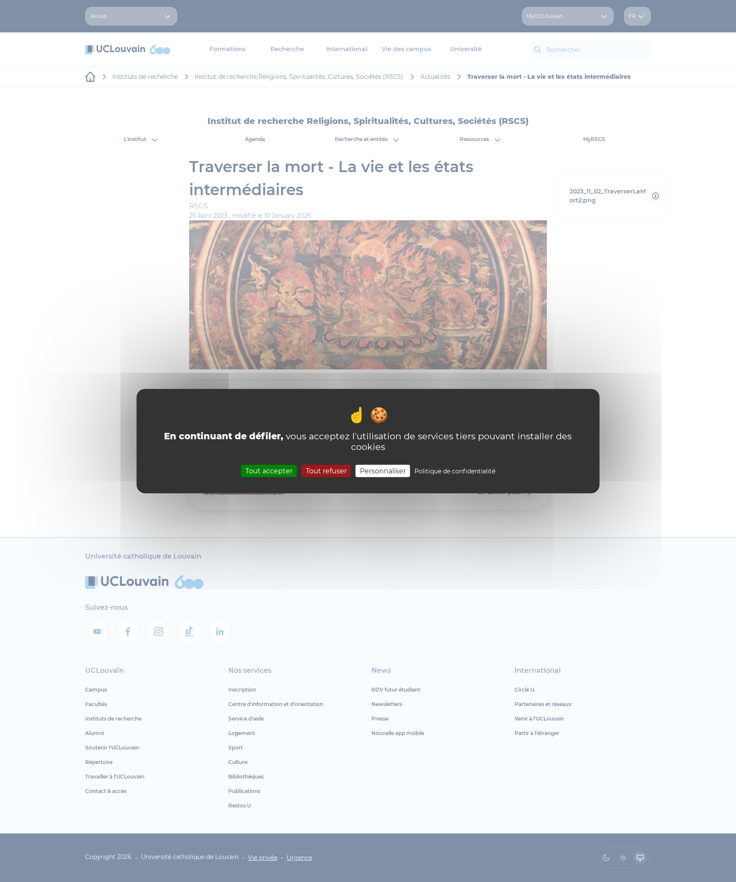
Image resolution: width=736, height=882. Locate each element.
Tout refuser (326, 471)
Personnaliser (383, 471)
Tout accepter (269, 471)
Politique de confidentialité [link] (454, 471)
